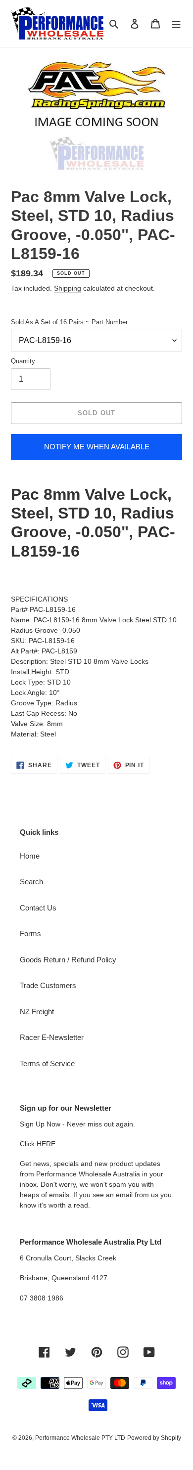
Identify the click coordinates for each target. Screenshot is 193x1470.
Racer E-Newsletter (52, 1037)
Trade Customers (48, 985)
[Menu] (176, 23)
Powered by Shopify (154, 1437)
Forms (30, 933)
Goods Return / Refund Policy (68, 959)
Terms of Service (47, 1063)
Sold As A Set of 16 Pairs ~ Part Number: (70, 322)
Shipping (67, 288)
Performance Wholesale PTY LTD (80, 1437)
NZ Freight (37, 1011)
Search (31, 881)
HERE (46, 1144)
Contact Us (38, 908)
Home (30, 856)
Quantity (23, 361)
